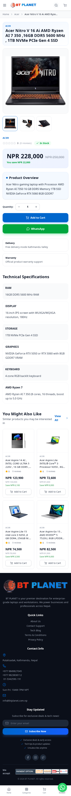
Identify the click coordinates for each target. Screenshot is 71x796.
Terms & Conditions (35, 635)
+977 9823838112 (12, 675)
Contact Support (36, 625)
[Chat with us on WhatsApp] (62, 787)
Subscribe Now (37, 731)
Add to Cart (20, 491)
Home (6, 14)
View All (58, 418)
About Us (36, 621)
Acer (16, 14)
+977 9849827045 (12, 671)
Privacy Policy (35, 639)
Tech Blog (35, 630)
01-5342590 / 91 (12, 679)
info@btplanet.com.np (15, 700)
